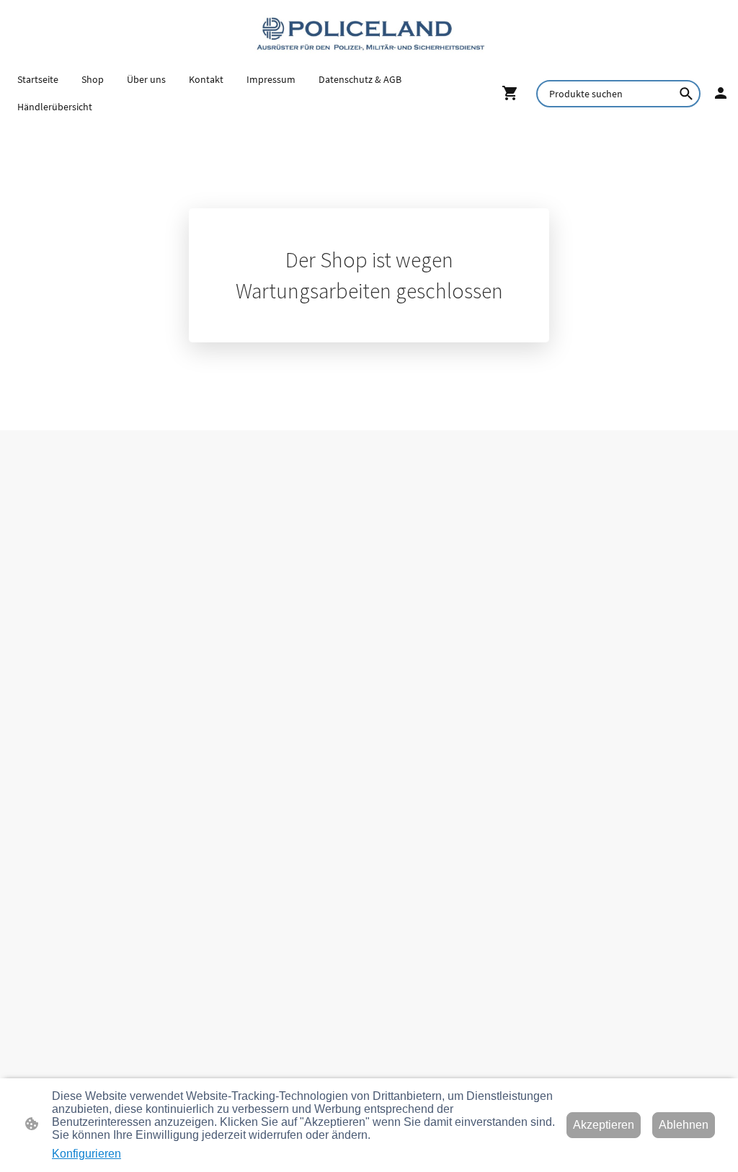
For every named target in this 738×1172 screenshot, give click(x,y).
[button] (686, 93)
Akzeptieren (603, 1125)
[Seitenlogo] (369, 33)
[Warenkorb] (513, 93)
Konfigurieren (86, 1153)
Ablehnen (683, 1125)
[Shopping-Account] (720, 93)
